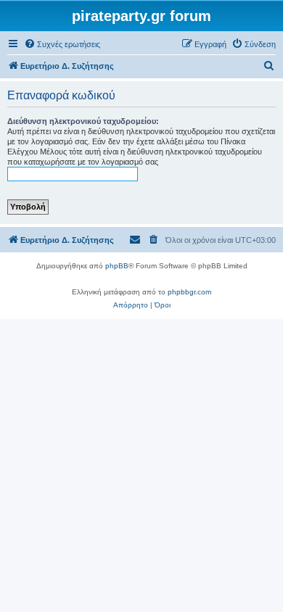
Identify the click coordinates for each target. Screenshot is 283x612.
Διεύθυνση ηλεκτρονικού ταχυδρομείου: (83, 121)
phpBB (116, 266)
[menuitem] (62, 44)
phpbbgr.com (189, 292)
